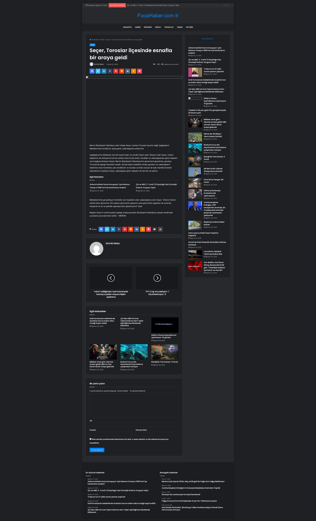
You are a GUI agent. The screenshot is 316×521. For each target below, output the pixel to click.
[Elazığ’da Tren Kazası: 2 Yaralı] (164, 352)
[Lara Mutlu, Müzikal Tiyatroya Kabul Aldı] (195, 254)
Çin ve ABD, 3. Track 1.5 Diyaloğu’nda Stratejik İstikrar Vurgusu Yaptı (153, 5)
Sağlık (158, 27)
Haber (137, 27)
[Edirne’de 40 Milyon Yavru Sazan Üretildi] (195, 137)
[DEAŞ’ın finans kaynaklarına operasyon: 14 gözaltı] (164, 325)
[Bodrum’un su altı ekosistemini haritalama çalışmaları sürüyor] (134, 352)
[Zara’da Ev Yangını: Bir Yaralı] (195, 183)
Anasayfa (127, 27)
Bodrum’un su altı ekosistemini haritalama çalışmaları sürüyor (131, 364)
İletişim (189, 27)
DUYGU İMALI (99, 64)
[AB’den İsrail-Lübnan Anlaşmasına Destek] (195, 172)
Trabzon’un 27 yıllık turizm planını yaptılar (214, 70)
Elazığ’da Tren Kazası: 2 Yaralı (164, 362)
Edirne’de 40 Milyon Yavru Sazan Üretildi (213, 135)
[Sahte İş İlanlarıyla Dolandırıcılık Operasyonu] (195, 194)
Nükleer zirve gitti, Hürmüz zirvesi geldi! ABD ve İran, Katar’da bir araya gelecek (102, 364)
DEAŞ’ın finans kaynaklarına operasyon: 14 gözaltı (163, 336)
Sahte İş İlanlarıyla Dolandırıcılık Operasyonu (212, 193)
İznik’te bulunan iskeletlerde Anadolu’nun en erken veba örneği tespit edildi (102, 320)
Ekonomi (148, 27)
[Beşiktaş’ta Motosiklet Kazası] (195, 225)
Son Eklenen (207, 38)
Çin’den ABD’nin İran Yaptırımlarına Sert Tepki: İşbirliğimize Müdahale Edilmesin (132, 322)
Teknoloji (168, 27)
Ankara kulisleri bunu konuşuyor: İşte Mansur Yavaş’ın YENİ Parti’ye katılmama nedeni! (206, 50)
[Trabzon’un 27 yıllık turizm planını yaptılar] (195, 72)
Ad (91, 421)
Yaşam (180, 27)
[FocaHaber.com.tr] (158, 15)
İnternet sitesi (141, 430)
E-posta (93, 430)
